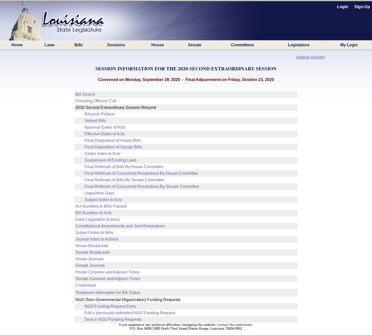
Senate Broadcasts (92, 252)
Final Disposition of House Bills (113, 140)
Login (342, 7)
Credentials (85, 285)
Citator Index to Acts (102, 153)
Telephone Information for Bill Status (107, 292)
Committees (242, 45)
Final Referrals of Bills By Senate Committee (124, 180)
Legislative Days (99, 193)
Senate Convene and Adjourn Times (107, 279)
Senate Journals (90, 265)
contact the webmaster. (235, 325)
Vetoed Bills (95, 121)
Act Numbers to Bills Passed (101, 206)
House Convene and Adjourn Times (107, 272)
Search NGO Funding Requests (113, 319)
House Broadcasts (92, 246)
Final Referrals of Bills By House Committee (124, 167)
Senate (194, 45)
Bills (78, 45)
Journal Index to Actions (96, 239)
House (157, 45)
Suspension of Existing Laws (110, 160)
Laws (50, 45)
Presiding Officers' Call (95, 101)
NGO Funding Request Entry (110, 306)
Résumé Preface (100, 114)
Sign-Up (362, 7)
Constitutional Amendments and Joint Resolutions (120, 226)
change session (310, 57)
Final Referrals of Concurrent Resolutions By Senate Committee (142, 186)
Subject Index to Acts (103, 200)
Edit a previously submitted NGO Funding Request (130, 313)
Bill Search (85, 94)
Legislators (298, 45)
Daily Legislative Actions (97, 219)
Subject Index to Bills (94, 232)
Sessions (116, 45)
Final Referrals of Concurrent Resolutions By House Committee (141, 173)
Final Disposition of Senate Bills (113, 147)
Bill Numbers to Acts (93, 213)
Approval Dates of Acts (104, 127)
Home (17, 45)
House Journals (89, 259)
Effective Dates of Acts (105, 134)
